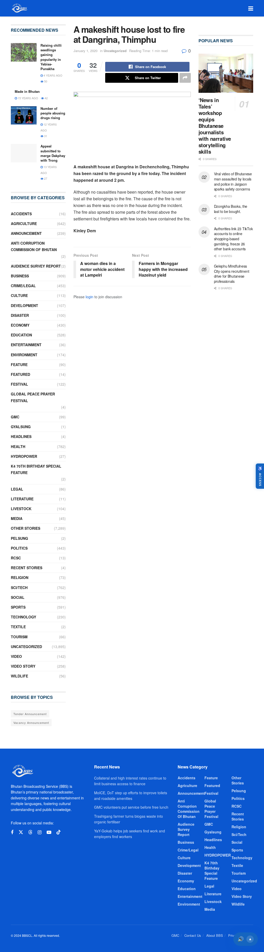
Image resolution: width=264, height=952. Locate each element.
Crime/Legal (23, 285)
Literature (22, 498)
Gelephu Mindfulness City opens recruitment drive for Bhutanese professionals (231, 273)
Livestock (21, 508)
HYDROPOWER (24, 456)
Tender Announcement (30, 714)
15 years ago (27, 98)
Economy (20, 325)
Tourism (19, 636)
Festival (19, 384)
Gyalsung (21, 426)
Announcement (26, 233)
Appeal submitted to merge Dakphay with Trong (52, 153)
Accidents (21, 213)
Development (24, 305)
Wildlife (19, 675)
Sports (18, 607)
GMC (15, 416)
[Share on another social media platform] (185, 78)
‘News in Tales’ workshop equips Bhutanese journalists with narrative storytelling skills (215, 125)
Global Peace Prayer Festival (33, 397)
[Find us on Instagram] (40, 832)
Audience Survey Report (36, 266)
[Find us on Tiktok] (58, 832)
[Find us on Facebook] (12, 832)
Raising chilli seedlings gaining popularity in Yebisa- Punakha (51, 57)
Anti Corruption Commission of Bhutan (34, 246)
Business (20, 275)
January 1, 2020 (85, 50)
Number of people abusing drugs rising (52, 113)
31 (45, 136)
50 (45, 81)
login (89, 296)
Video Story (23, 666)
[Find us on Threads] (30, 832)
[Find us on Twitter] (21, 832)
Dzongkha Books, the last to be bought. (231, 209)
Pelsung (19, 538)
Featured (20, 374)
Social (17, 597)
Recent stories (26, 567)
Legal (17, 489)
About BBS (214, 935)
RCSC (16, 557)
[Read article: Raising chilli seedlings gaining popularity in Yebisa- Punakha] (24, 52)
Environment (24, 354)
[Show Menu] (250, 8)
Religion (19, 577)
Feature (19, 364)
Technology (23, 616)
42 (46, 98)
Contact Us (192, 935)
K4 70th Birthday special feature (36, 469)
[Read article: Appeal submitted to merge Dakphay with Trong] (24, 153)
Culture (19, 295)
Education (21, 334)
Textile (18, 626)
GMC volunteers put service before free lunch (131, 807)
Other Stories (25, 528)
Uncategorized (115, 50)
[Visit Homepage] (19, 8)
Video (16, 656)
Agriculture (24, 223)
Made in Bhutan (27, 91)
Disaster (20, 315)
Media (16, 518)
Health (18, 446)
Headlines (21, 436)
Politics (19, 548)
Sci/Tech (19, 587)
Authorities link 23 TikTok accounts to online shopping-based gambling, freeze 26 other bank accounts (233, 238)
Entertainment (26, 344)
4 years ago (52, 75)
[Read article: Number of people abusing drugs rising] (24, 115)
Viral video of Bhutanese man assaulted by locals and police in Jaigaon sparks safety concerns (233, 181)
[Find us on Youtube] (49, 832)
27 (45, 178)
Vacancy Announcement (31, 723)
